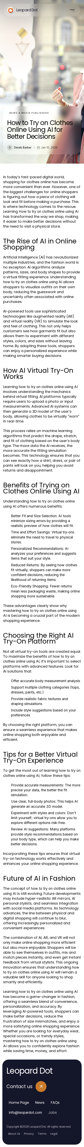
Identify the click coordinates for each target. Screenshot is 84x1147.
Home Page (19, 1102)
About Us (14, 1134)
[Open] (72, 10)
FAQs (55, 1102)
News (40, 1102)
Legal (53, 1134)
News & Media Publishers (29, 113)
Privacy (29, 1134)
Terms (42, 1134)
